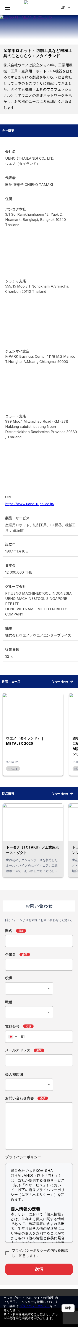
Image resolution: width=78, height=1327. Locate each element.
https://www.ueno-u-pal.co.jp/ (29, 504)
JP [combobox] (63, 8)
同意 (68, 1308)
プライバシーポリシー (35, 1306)
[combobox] (29, 988)
